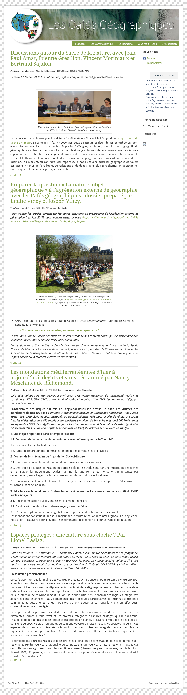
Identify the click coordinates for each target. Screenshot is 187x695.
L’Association (169, 43)
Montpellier (87, 390)
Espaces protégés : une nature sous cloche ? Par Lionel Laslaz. (67, 537)
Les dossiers (63, 208)
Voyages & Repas (147, 43)
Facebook (152, 58)
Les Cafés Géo (26, 390)
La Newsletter (154, 62)
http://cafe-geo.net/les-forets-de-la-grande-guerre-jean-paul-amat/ (57, 330)
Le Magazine (126, 43)
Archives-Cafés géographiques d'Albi (90, 547)
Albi (71, 547)
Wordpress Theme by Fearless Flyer (164, 683)
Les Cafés (80, 43)
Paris (87, 70)
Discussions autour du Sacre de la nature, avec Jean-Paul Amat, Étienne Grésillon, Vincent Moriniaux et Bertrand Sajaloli (73, 58)
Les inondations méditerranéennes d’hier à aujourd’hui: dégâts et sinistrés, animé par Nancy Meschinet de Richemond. (70, 377)
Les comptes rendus (74, 70)
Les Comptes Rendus (102, 43)
